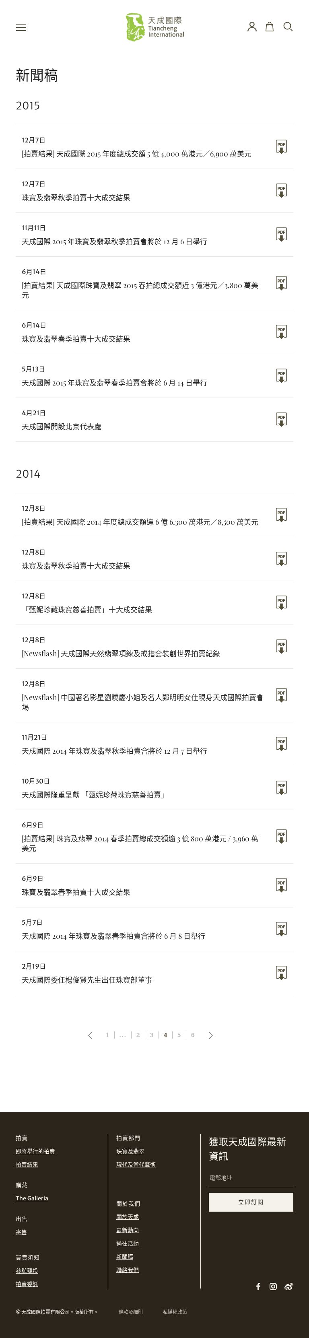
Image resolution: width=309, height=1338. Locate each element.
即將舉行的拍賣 (35, 1151)
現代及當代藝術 (136, 1164)
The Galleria (32, 1198)
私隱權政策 (175, 1312)
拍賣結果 (27, 1164)
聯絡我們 (127, 1270)
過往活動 (127, 1243)
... (123, 1035)
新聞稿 (124, 1256)
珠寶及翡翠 (130, 1151)
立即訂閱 (251, 1202)
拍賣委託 (27, 1284)
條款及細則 (131, 1312)
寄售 (21, 1232)
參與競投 (27, 1270)
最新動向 (127, 1230)
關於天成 (127, 1216)
